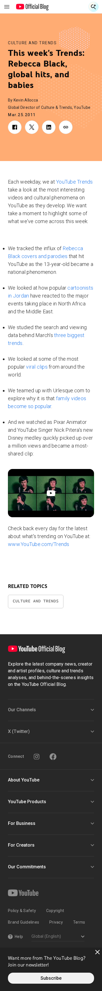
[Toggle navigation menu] (6, 6)
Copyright (55, 910)
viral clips (37, 367)
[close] (97, 952)
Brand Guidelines (23, 922)
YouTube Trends (74, 182)
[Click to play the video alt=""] (51, 493)
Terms (79, 922)
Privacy (56, 922)
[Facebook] (53, 756)
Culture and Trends (32, 43)
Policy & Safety (22, 910)
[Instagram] (36, 756)
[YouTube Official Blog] (32, 7)
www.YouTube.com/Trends (38, 544)
